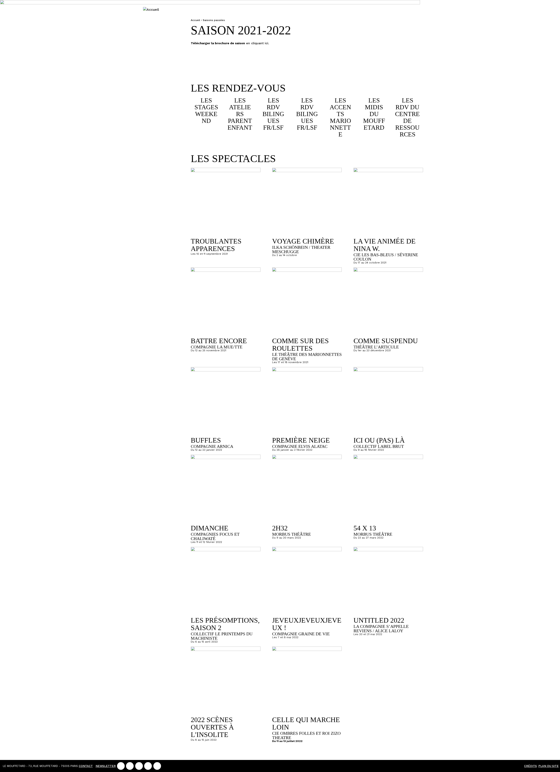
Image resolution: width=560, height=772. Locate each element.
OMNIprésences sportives (159, 212)
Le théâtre (158, 107)
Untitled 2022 (379, 620)
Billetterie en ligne (150, 28)
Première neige (301, 440)
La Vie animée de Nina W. (385, 245)
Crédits (530, 766)
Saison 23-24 (150, 50)
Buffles (206, 440)
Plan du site (548, 766)
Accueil (195, 20)
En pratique (150, 87)
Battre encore (219, 341)
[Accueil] (151, 9)
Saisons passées (158, 186)
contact (86, 766)
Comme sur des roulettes (300, 344)
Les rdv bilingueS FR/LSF (273, 114)
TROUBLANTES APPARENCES (216, 245)
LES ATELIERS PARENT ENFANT (240, 114)
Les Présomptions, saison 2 (225, 624)
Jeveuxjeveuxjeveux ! (306, 624)
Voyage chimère (303, 241)
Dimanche (209, 528)
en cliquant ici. (257, 43)
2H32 (280, 528)
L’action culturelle (158, 162)
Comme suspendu (386, 341)
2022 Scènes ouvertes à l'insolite (212, 727)
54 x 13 (365, 528)
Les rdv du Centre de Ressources (407, 117)
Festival (158, 69)
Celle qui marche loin (306, 723)
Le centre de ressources (158, 133)
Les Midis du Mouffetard (374, 114)
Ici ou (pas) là (379, 440)
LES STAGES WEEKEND (206, 110)
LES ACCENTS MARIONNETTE (340, 117)
